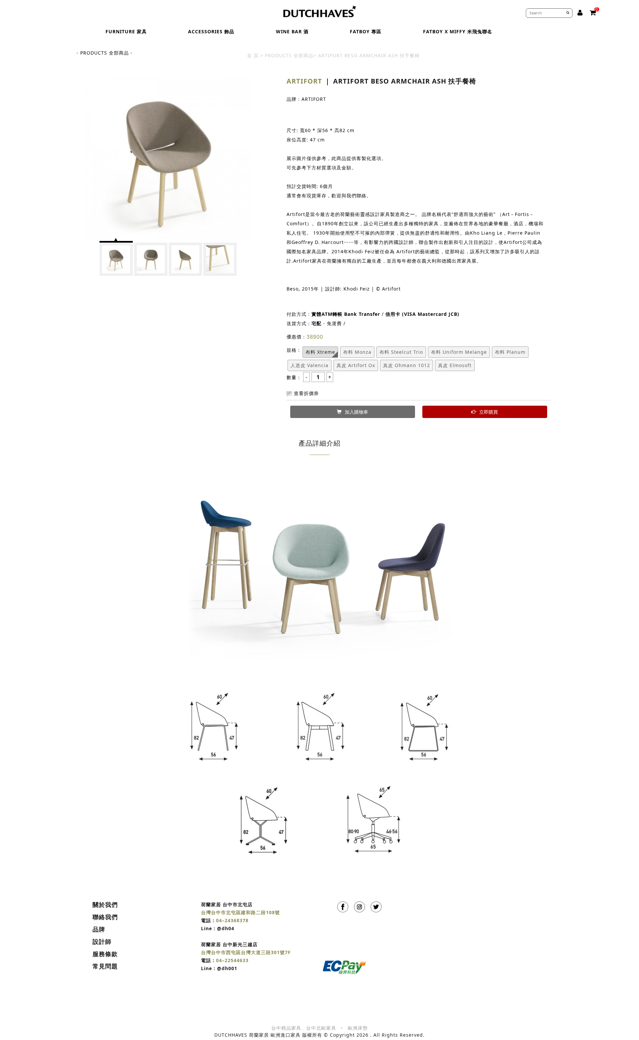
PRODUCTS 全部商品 (289, 55)
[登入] (580, 12)
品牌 (99, 929)
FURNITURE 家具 (126, 31)
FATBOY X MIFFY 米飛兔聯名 (457, 31)
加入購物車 (356, 412)
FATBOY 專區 (365, 31)
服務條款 (105, 954)
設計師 (102, 941)
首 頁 (253, 55)
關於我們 (105, 905)
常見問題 (105, 966)
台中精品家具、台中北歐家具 (303, 1028)
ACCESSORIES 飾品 (211, 31)
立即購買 (488, 412)
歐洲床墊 (358, 1028)
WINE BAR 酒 (292, 31)
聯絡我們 (105, 917)
